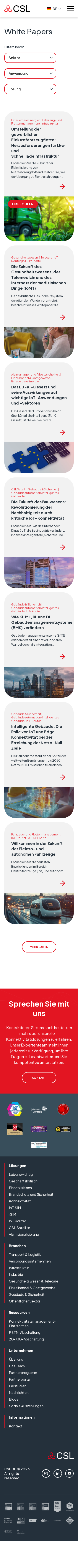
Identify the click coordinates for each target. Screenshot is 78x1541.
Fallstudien (17, 1386)
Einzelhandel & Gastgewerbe (32, 1287)
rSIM (12, 1214)
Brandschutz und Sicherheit (31, 1194)
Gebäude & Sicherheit (26, 1294)
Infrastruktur (19, 1268)
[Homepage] (17, 8)
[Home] (61, 1457)
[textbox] (14, 58)
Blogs (13, 1399)
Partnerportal (19, 1379)
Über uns (16, 1359)
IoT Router (17, 1221)
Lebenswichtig (21, 1174)
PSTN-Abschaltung (24, 1332)
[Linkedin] (58, 1473)
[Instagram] (46, 1473)
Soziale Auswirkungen (26, 1406)
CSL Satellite (19, 1227)
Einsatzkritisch (20, 1187)
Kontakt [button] (39, 1077)
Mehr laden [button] (39, 947)
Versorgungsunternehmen (30, 1261)
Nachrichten (19, 1392)
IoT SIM (15, 1207)
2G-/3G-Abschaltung (26, 1339)
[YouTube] (69, 1473)
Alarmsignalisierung (24, 1234)
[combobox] (30, 58)
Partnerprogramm (23, 1372)
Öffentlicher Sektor (24, 1301)
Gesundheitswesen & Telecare (33, 1281)
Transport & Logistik (25, 1254)
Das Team (17, 1366)
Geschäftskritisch (23, 1181)
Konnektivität (20, 1201)
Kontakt (15, 1426)
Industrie (16, 1274)
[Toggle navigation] (70, 8)
